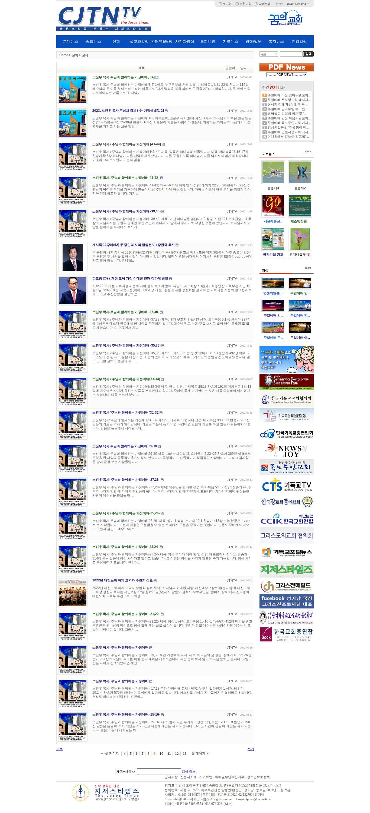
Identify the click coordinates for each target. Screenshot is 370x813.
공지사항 (171, 777)
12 (177, 754)
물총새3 (273, 188)
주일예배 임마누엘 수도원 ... (288, 109)
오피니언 (207, 41)
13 (185, 754)
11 (169, 754)
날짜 (243, 68)
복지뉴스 (276, 41)
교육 (85, 55)
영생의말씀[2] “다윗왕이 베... (288, 127)
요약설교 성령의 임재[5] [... (287, 114)
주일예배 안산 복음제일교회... (289, 118)
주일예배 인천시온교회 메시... (289, 132)
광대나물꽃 (298, 254)
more (308, 151)
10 (161, 754)
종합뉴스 (93, 41)
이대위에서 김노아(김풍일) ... (289, 137)
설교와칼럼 (139, 41)
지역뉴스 (230, 41)
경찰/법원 (253, 41)
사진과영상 (184, 41)
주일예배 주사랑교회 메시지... (289, 100)
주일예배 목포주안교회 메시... (289, 123)
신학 (116, 41)
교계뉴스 (70, 41)
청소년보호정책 (258, 777)
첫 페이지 (112, 753)
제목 (264, 54)
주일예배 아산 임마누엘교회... (289, 95)
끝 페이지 (198, 753)
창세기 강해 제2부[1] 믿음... (287, 104)
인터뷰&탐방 (162, 41)
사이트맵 (205, 777)
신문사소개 (188, 777)
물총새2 (300, 188)
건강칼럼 (299, 41)
